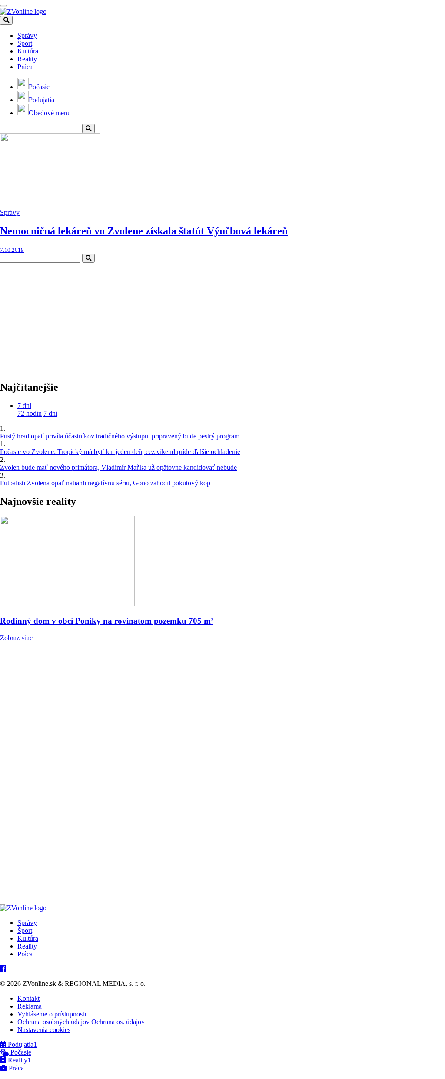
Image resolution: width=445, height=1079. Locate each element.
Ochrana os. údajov (118, 1022)
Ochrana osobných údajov (53, 1022)
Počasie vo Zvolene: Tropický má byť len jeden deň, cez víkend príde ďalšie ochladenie (120, 451)
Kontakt (28, 998)
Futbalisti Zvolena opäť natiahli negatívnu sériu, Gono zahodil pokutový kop (105, 483)
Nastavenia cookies (43, 1029)
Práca (25, 66)
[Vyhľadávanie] (88, 128)
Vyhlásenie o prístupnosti (51, 1014)
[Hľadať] (6, 20)
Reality (27, 59)
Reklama (29, 1006)
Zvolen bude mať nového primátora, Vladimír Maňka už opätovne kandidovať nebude (118, 467)
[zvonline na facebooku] (3, 968)
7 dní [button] (24, 405)
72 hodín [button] (29, 413)
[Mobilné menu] (3, 6)
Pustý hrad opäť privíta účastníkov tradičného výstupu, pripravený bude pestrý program (119, 436)
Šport (24, 43)
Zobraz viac (16, 637)
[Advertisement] (65, 317)
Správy (27, 35)
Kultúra (27, 51)
